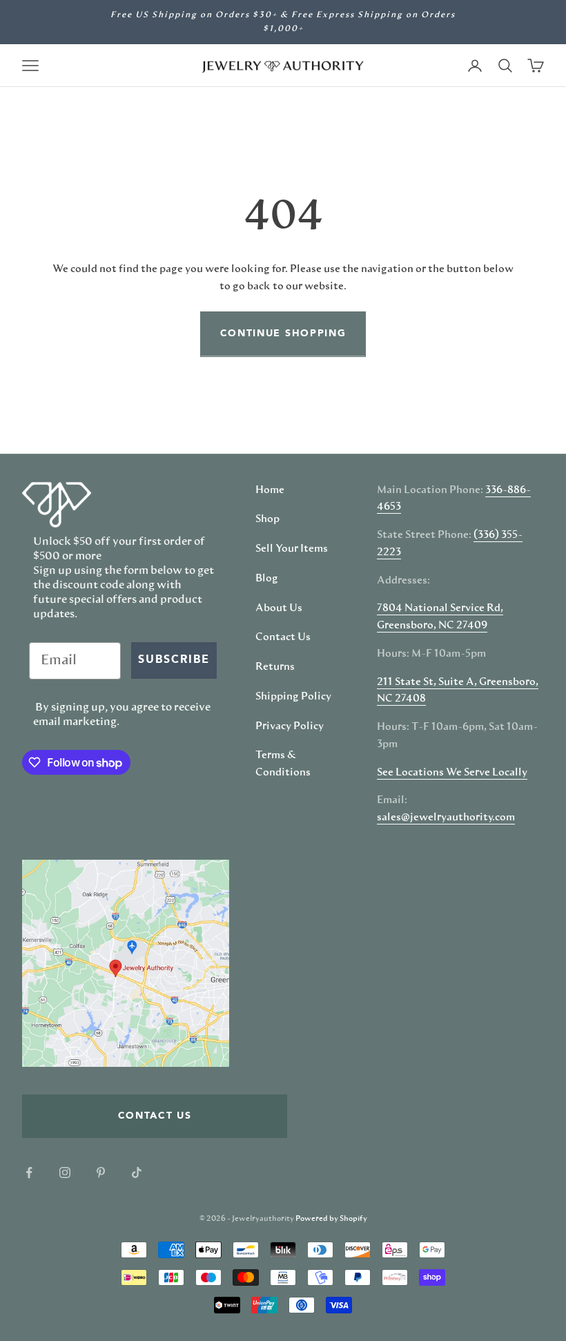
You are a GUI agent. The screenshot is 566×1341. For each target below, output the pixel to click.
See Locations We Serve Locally (452, 773)
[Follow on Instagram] (65, 1172)
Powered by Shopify (331, 1218)
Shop (267, 519)
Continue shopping (283, 333)
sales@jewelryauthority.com (446, 817)
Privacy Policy (289, 726)
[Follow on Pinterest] (101, 1172)
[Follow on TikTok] (137, 1172)
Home (269, 490)
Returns (275, 667)
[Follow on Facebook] (29, 1172)
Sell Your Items (291, 549)
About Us (278, 608)
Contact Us (283, 637)
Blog (266, 579)
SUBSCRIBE (174, 660)
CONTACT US (155, 1116)
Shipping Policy (293, 697)
